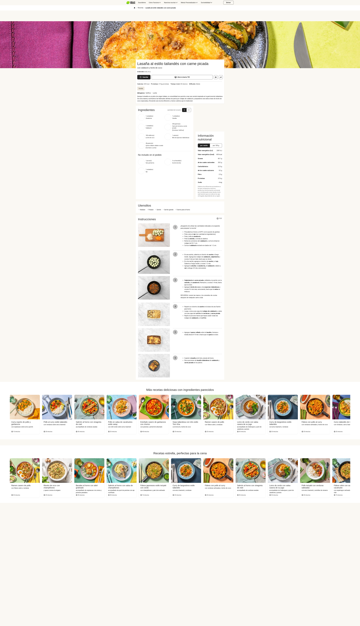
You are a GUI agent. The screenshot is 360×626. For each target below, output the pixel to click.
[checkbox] (138, 71)
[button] (164, 110)
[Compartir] (221, 77)
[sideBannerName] (210, 117)
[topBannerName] (180, 16)
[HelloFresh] (130, 2)
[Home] (134, 8)
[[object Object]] (216, 77)
